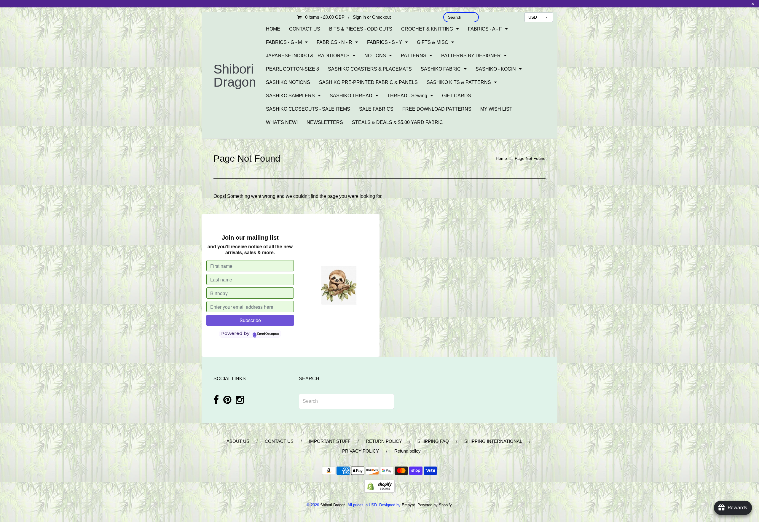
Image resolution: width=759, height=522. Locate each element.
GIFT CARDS (456, 95)
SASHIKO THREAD (351, 95)
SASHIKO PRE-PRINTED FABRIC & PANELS (368, 82)
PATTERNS (413, 55)
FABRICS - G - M (284, 42)
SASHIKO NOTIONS (288, 82)
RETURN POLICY (384, 441)
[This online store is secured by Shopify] (379, 485)
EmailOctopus (268, 333)
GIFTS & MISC (432, 42)
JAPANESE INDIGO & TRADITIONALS (308, 55)
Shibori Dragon (234, 75)
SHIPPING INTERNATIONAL (493, 441)
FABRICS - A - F (485, 28)
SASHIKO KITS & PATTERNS (459, 82)
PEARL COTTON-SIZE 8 (292, 68)
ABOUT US (238, 441)
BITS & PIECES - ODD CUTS (360, 28)
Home (501, 158)
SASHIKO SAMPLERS (290, 95)
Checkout (381, 17)
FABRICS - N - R (334, 42)
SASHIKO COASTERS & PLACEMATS (370, 68)
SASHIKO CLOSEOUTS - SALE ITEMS (308, 109)
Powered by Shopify (434, 505)
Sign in (359, 17)
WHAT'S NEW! (282, 122)
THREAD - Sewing (407, 95)
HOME (273, 28)
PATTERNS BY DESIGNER (471, 55)
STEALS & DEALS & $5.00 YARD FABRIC (397, 122)
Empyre (408, 505)
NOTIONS (375, 55)
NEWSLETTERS (325, 122)
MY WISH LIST (496, 109)
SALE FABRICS (376, 109)
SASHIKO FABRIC (441, 68)
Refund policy (407, 450)
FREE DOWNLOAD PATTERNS (436, 109)
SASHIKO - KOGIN (496, 68)
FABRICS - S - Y (384, 42)
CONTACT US (304, 28)
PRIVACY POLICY (360, 450)
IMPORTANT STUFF (329, 441)
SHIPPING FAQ (433, 441)
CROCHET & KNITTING (427, 28)
